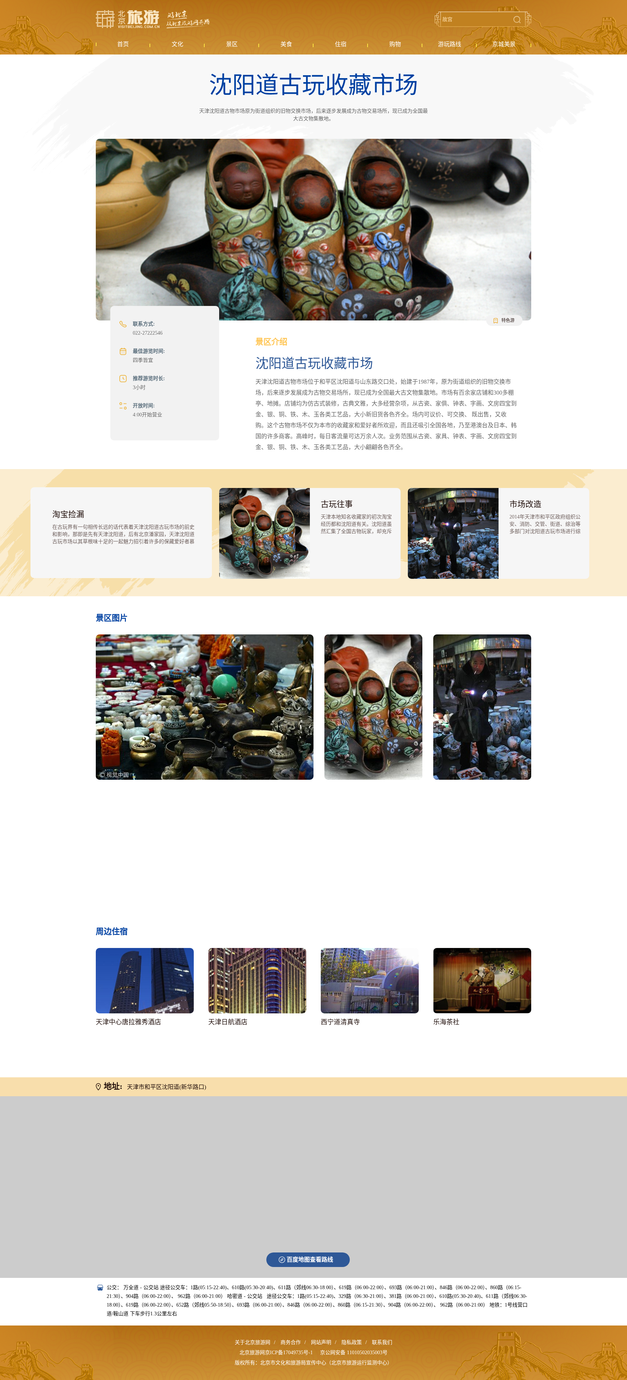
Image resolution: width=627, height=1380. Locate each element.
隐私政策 (351, 1342)
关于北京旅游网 (252, 1342)
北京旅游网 (153, 19)
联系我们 (382, 1342)
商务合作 (290, 1342)
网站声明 (321, 1342)
